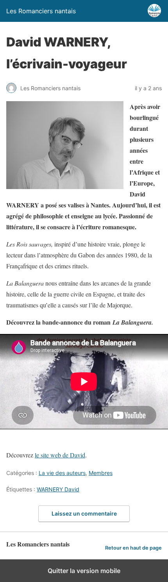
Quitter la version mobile (84, 571)
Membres (101, 473)
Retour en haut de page (133, 548)
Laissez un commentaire (84, 513)
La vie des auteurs (62, 473)
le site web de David (60, 455)
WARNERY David (58, 489)
